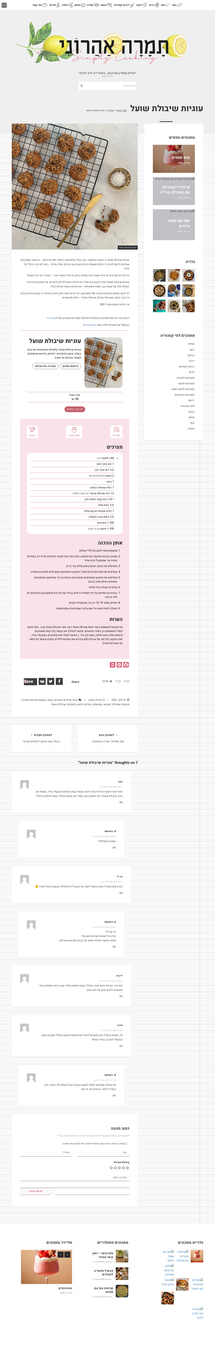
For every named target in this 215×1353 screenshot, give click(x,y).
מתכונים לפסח (186, 384)
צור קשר (37, 5)
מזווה (65, 5)
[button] (117, 458)
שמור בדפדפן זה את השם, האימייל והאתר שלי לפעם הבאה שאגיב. (93, 1143)
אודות (52, 5)
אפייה (90, 5)
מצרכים (116, 435)
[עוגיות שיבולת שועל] (75, 187)
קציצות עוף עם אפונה (103, 1290)
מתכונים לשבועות (184, 395)
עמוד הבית (122, 110)
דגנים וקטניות (122, 5)
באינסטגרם (90, 325)
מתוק (77, 5)
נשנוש (107, 704)
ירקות (139, 5)
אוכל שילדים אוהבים (66, 700)
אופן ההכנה (74, 435)
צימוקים (71, 704)
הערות (32, 435)
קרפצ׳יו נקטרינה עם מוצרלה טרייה (175, 189)
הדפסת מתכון (70, 366)
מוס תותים (181, 158)
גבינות (191, 355)
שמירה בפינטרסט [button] (45, 366)
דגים (152, 5)
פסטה (103, 5)
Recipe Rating (121, 1162)
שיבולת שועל (58, 704)
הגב (121, 802)
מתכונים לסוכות (185, 378)
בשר (174, 5)
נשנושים (97, 704)
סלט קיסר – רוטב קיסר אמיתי (102, 1255)
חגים (191, 372)
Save (28, 682)
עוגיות (88, 704)
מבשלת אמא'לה (120, 704)
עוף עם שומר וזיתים (178, 223)
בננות (50, 700)
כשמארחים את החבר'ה (34, 700)
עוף (163, 5)
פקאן (80, 704)
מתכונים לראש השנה (182, 389)
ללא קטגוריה (187, 406)
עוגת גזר (51, 318)
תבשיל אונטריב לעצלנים (103, 1273)
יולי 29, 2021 (119, 700)
